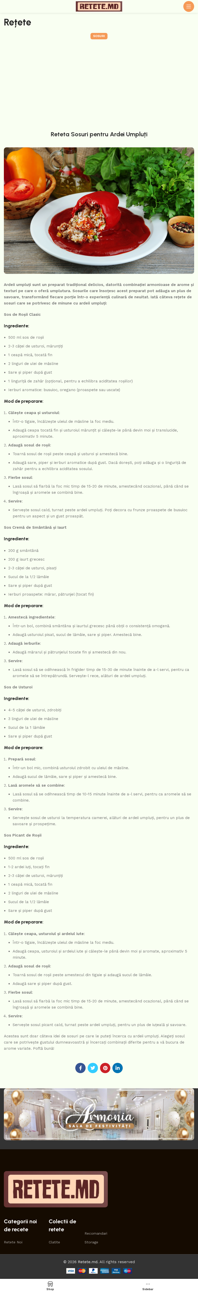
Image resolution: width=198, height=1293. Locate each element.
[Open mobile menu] (189, 6)
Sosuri (99, 36)
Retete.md (87, 1262)
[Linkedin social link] (117, 1068)
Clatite (54, 1242)
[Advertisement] (99, 84)
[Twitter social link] (93, 1068)
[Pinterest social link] (105, 1068)
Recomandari (94, 1233)
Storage (91, 1242)
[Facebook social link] (80, 1068)
